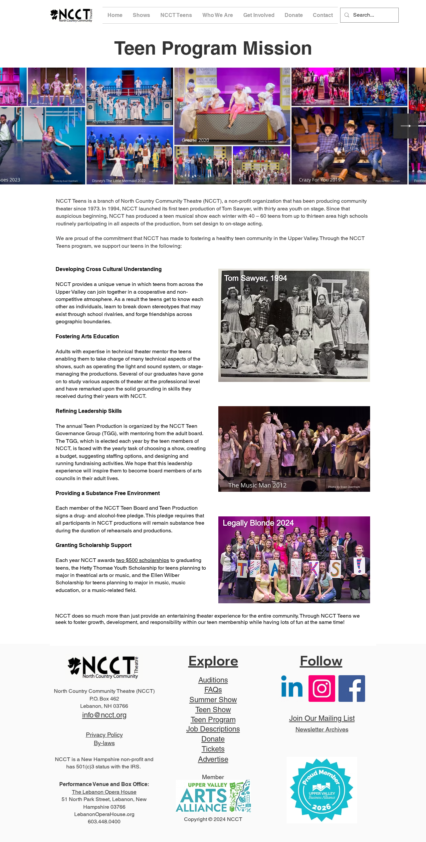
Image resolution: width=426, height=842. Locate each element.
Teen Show (213, 709)
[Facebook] (351, 688)
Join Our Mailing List (322, 718)
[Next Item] (405, 126)
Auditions (213, 680)
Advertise (213, 759)
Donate (213, 739)
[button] (141, 15)
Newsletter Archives (322, 729)
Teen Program (213, 719)
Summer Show (213, 700)
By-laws (104, 742)
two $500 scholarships (142, 560)
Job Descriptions (213, 729)
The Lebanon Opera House (104, 792)
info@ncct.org (104, 715)
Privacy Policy (104, 734)
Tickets (213, 749)
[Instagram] (322, 688)
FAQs (213, 690)
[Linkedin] (292, 688)
